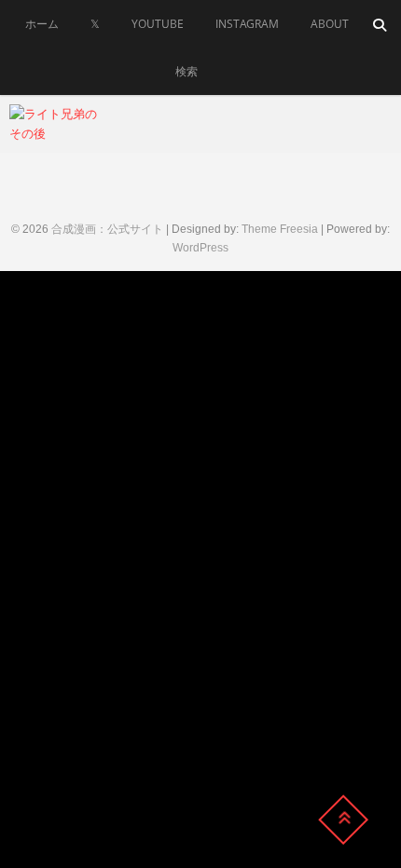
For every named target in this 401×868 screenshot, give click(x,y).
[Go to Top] (343, 819)
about (330, 24)
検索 (186, 71)
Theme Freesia (280, 229)
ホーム (42, 24)
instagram (247, 24)
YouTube (157, 24)
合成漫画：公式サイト (107, 229)
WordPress (200, 247)
